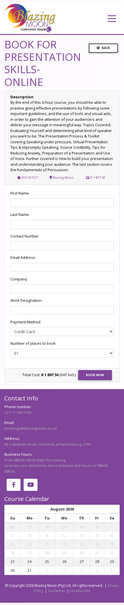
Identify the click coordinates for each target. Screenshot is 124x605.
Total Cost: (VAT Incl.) (49, 374)
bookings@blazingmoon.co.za (30, 428)
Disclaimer (56, 590)
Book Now (95, 375)
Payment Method (25, 322)
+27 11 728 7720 (17, 412)
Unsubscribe (80, 590)
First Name (19, 193)
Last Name (19, 214)
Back (106, 48)
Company (18, 279)
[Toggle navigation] (112, 18)
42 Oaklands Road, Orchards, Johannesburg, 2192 (47, 444)
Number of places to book (33, 343)
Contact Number (24, 236)
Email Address (22, 257)
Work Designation (26, 300)
